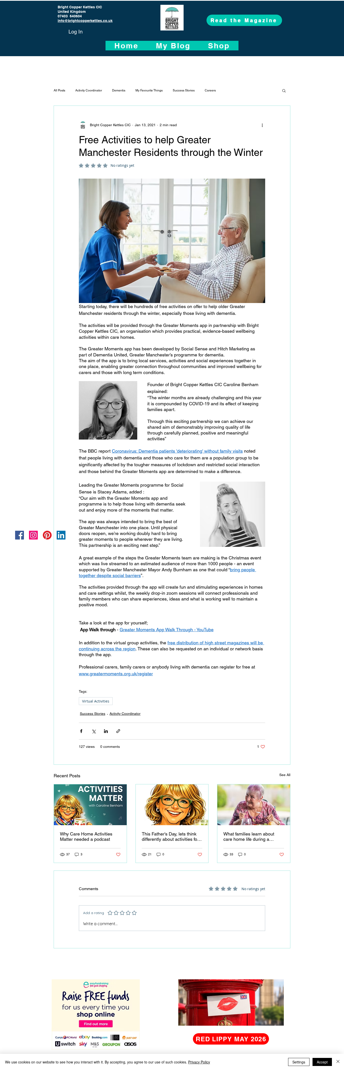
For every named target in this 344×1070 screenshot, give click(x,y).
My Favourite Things (149, 90)
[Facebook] (19, 535)
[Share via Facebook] (81, 731)
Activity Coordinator (88, 90)
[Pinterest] (47, 535)
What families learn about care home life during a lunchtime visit (248, 836)
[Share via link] (118, 731)
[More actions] (262, 125)
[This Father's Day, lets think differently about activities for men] (172, 804)
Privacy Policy (199, 1061)
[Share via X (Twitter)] (93, 731)
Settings (298, 1061)
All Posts (59, 90)
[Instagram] (33, 535)
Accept (322, 1061)
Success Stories (184, 90)
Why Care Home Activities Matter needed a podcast (86, 836)
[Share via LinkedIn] (106, 731)
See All (284, 775)
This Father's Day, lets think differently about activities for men (170, 836)
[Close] (338, 1062)
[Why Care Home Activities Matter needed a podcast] (90, 804)
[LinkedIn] (61, 535)
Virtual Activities (95, 701)
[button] (284, 90)
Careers (210, 90)
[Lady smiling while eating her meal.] (253, 804)
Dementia (118, 90)
